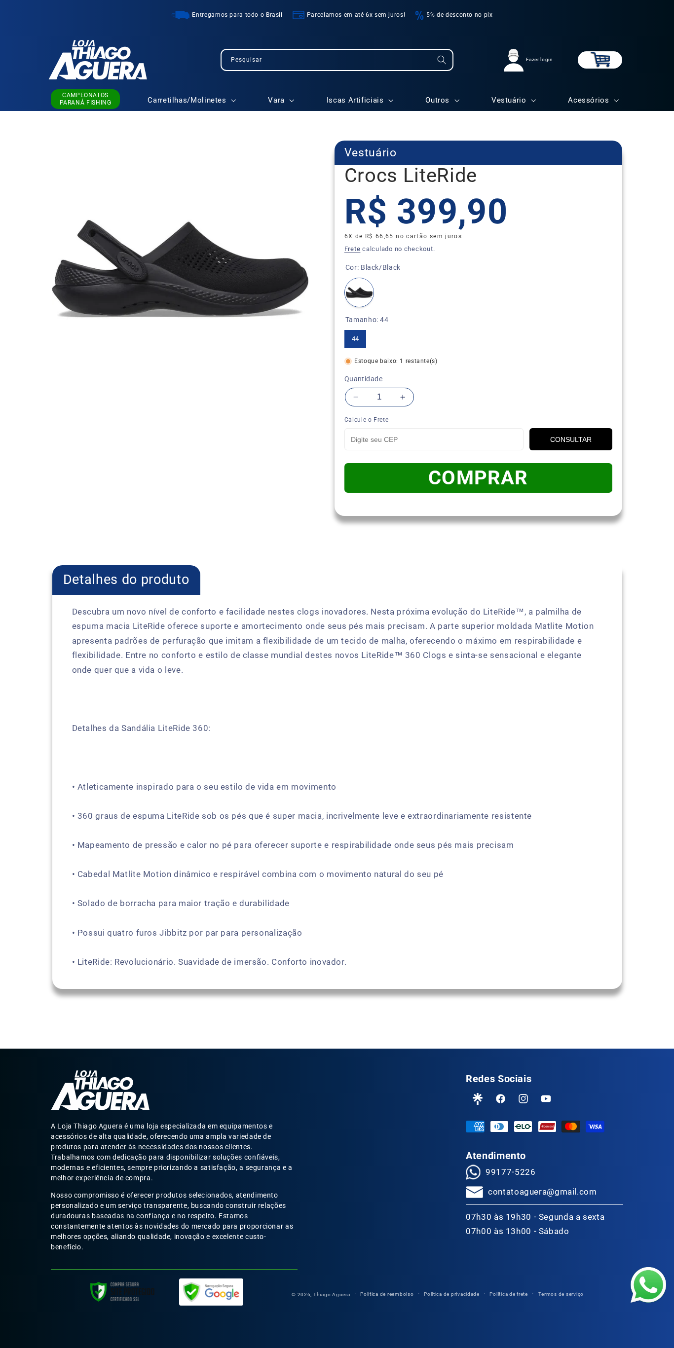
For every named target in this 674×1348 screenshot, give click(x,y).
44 (355, 336)
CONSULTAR (571, 439)
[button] (600, 60)
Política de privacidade (452, 1294)
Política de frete (508, 1294)
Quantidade (363, 379)
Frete (352, 249)
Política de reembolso (386, 1294)
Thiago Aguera (331, 1294)
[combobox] (337, 60)
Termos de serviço (561, 1294)
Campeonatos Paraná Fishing (86, 99)
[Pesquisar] (442, 60)
